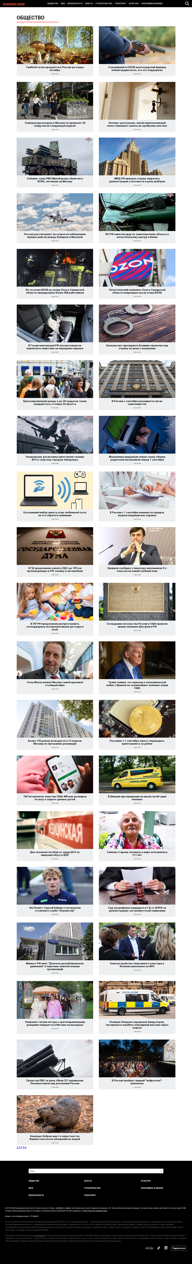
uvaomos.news (14, 3)
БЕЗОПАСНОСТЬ (75, 3)
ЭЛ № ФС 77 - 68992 (63, 1208)
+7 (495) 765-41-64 (88, 1211)
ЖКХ (63, 3)
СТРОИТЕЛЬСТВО (103, 3)
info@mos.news (101, 1211)
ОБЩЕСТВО (52, 3)
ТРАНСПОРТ (120, 3)
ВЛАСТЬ (89, 3)
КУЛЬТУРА (134, 3)
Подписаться (178, 1248)
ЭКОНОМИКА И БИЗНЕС (152, 3)
